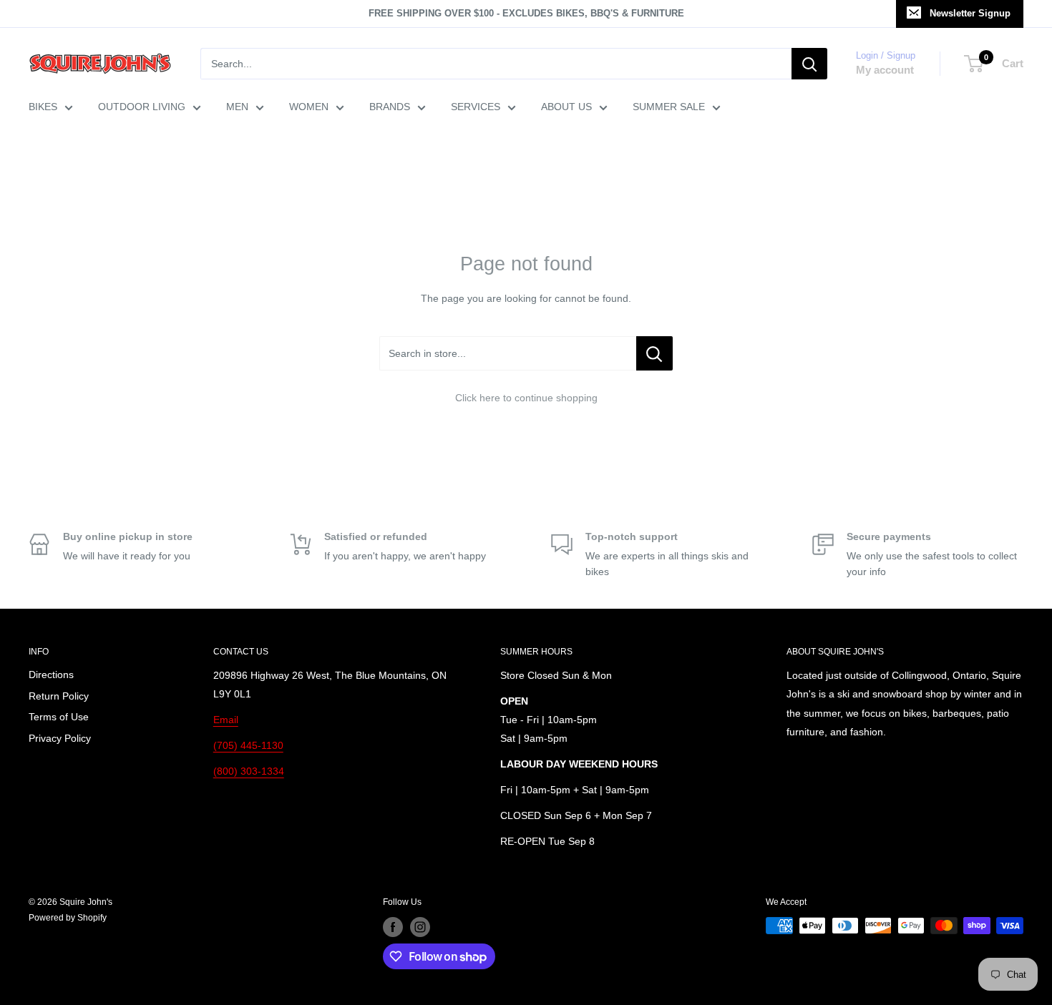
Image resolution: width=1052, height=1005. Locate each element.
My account (885, 70)
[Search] (809, 63)
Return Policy (59, 696)
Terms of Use (59, 716)
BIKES (43, 106)
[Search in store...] (654, 353)
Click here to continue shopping (526, 397)
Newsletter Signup (970, 13)
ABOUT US (566, 106)
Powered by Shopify (68, 918)
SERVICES (475, 106)
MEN (237, 106)
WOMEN (308, 106)
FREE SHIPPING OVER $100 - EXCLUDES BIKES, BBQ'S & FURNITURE (526, 13)
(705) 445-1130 (248, 745)
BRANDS (389, 106)
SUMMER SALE (669, 106)
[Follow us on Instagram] (420, 927)
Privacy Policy (60, 738)
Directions (51, 674)
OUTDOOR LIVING (141, 106)
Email (225, 719)
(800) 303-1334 (248, 771)
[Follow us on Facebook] (393, 927)
